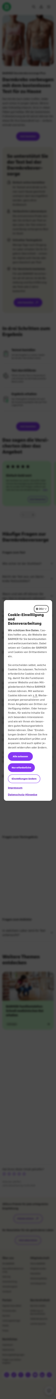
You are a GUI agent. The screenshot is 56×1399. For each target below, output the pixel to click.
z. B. (35, 695)
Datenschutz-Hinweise (22, 794)
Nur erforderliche (21, 767)
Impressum (15, 787)
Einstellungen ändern (24, 778)
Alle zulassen (20, 756)
